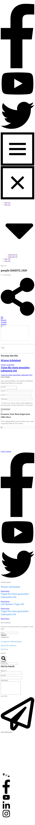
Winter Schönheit (11, 360)
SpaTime (4, 649)
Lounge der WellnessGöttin (11, 641)
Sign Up (3, 635)
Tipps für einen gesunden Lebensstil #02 (15, 369)
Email (4, 395)
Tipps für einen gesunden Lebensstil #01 (15, 612)
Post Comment (5, 409)
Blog (4, 742)
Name (4, 391)
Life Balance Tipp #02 (12, 604)
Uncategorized (7, 762)
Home (4, 740)
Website (4, 399)
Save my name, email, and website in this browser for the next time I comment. (17, 404)
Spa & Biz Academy (8, 645)
